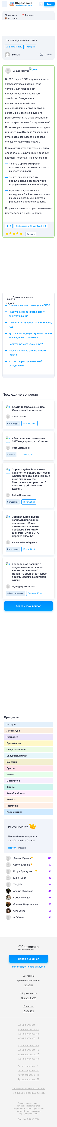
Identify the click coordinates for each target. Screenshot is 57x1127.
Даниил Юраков (22, 858)
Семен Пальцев (21, 897)
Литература (13, 423)
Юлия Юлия (19, 877)
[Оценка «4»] (17, 234)
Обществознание (15, 593)
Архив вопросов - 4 (28, 1038)
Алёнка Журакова (23, 891)
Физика (10, 787)
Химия (10, 774)
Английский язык (15, 793)
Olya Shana (19, 910)
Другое (10, 768)
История (31, 47)
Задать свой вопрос (28, 606)
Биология (11, 762)
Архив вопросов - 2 (28, 1029)
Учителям (28, 1010)
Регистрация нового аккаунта (28, 966)
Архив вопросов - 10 (28, 1070)
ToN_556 (17, 884)
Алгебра (11, 799)
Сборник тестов (28, 993)
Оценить (31, 234)
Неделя (12, 847)
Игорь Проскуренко (24, 871)
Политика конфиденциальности (28, 1092)
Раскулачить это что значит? (26, 343)
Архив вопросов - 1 (28, 1024)
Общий (22, 847)
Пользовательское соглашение (28, 1088)
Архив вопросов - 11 (28, 1074)
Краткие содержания (28, 980)
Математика (13, 780)
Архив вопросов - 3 (28, 1033)
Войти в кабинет (28, 958)
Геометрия (12, 805)
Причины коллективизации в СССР (29, 305)
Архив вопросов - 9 (28, 1066)
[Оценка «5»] (20, 234)
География (12, 737)
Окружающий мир (16, 755)
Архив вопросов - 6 (28, 1049)
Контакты (28, 1006)
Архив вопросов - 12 (28, 1079)
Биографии (28, 975)
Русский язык (13, 743)
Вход (49, 4)
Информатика (14, 812)
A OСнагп (18, 917)
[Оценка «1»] (7, 234)
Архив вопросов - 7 (28, 1054)
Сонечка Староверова (25, 904)
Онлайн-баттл (28, 998)
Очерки (28, 985)
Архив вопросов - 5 (28, 1045)
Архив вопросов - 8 (28, 1058)
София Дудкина (21, 864)
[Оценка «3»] (14, 234)
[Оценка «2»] (10, 234)
